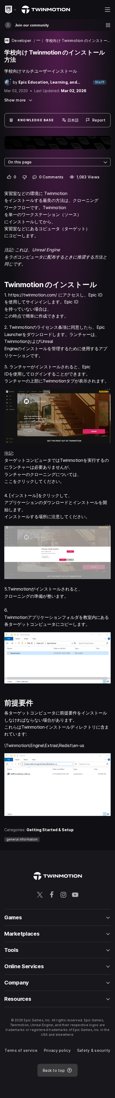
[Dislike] (25, 177)
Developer (22, 40)
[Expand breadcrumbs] (38, 40)
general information (21, 839)
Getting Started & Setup (50, 829)
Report (98, 120)
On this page (20, 162)
